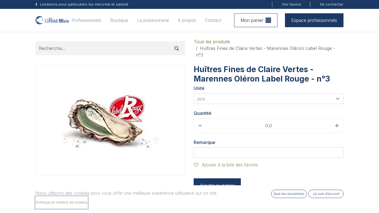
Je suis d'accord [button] (326, 194)
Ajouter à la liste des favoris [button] (229, 165)
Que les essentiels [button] (289, 194)
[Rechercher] (176, 48)
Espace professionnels (314, 20)
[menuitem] (55, 20)
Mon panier (252, 20)
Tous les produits (212, 41)
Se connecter (331, 4)
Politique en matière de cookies (61, 202)
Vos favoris (291, 4)
